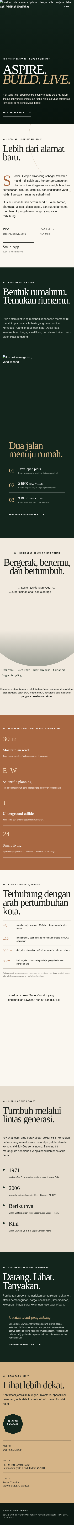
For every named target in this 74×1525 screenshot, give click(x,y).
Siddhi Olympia (15, 6)
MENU (67, 6)
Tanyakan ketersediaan (23, 514)
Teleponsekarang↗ (13, 1424)
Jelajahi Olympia (13, 112)
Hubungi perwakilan (21, 1344)
